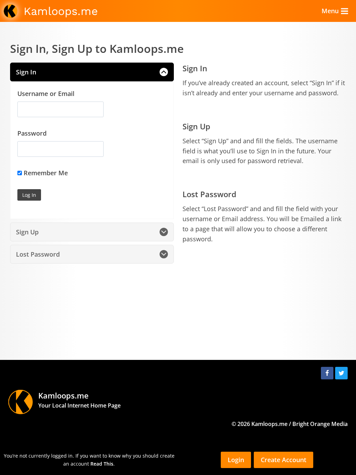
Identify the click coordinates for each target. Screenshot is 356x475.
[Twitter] (341, 373)
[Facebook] (327, 373)
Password (32, 133)
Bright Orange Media (320, 424)
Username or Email (45, 93)
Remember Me (45, 173)
